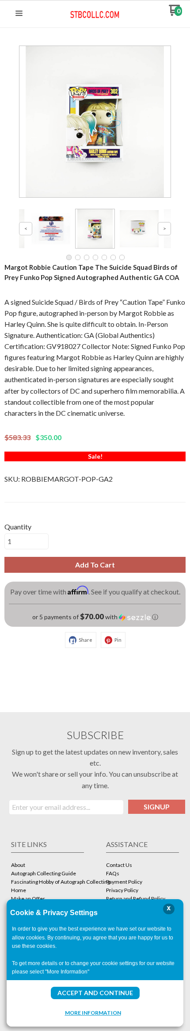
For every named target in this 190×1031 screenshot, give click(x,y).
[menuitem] (47, 866)
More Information (93, 1012)
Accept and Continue (95, 993)
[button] (19, 13)
